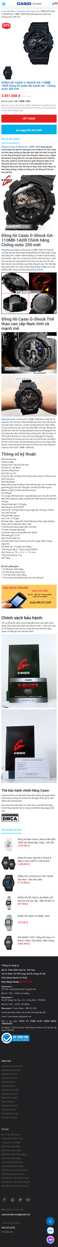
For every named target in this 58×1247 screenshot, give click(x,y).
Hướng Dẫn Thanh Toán (12, 1138)
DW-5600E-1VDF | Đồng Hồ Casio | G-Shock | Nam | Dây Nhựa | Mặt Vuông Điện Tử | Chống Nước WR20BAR (36, 939)
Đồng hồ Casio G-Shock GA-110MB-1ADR (20, 147)
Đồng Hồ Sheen (8, 1086)
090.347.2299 (8, 1227)
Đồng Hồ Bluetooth (9, 1113)
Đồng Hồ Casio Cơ (9, 1078)
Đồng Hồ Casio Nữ (9, 1094)
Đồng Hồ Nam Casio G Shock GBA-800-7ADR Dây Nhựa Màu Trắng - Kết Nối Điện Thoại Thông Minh (37, 841)
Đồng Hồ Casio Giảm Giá (12, 1066)
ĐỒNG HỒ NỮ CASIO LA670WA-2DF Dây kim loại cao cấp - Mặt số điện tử (36, 899)
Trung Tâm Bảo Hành (10, 1142)
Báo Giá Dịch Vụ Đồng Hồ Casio (15, 1186)
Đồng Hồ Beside (8, 1110)
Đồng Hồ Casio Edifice (11, 1070)
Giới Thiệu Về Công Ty (11, 1134)
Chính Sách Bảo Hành (11, 1146)
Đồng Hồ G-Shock (9, 1074)
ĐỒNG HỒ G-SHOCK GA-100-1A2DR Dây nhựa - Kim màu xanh (35, 878)
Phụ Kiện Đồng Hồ (9, 1117)
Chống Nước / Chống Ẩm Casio (15, 1178)
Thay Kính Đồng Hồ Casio (12, 1166)
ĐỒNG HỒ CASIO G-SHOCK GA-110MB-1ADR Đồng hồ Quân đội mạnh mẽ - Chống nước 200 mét (28, 86)
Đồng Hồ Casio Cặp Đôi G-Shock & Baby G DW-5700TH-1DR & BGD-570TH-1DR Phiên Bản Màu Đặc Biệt (36, 859)
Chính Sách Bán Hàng (11, 1158)
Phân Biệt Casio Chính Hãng (13, 1154)
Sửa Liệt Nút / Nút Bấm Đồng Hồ (15, 1182)
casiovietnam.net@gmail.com (15, 1214)
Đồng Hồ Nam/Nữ (9, 1098)
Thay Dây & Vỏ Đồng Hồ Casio (14, 1170)
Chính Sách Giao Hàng (11, 1150)
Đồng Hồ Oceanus (9, 1106)
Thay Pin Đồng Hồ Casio (12, 1162)
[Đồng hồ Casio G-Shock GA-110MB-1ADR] (29, 202)
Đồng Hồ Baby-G (8, 1082)
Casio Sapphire (8, 1102)
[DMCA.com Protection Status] (9, 817)
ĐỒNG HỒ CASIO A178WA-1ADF (34, 916)
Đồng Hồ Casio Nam (10, 1090)
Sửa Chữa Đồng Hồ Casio (12, 1174)
